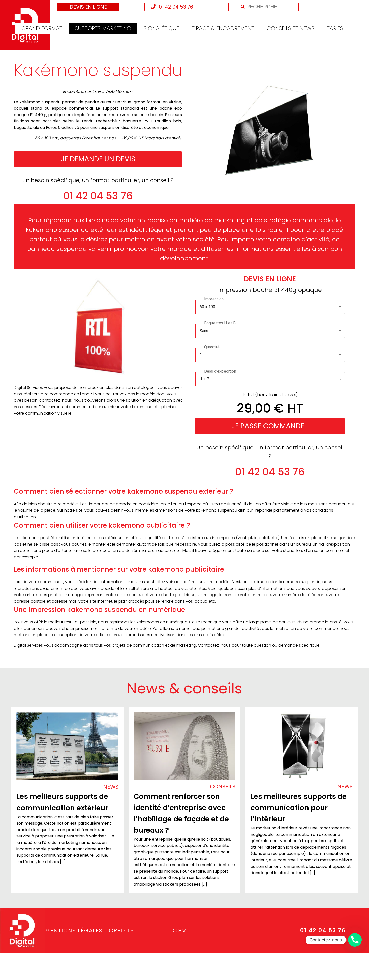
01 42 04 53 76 (175, 6)
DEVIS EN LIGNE (88, 6)
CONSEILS (222, 786)
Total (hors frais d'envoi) (270, 394)
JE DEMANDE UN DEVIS (98, 159)
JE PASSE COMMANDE (267, 426)
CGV (180, 930)
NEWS (110, 787)
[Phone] (355, 940)
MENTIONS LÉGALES (74, 930)
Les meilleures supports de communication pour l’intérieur (299, 808)
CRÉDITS (121, 930)
